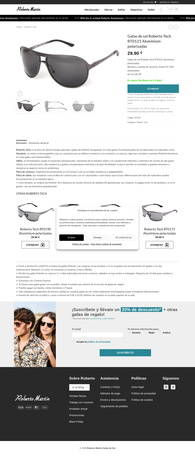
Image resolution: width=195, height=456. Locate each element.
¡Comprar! (153, 88)
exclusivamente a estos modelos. (102, 319)
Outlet (151, 9)
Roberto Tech (30, 27)
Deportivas (136, 9)
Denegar (97, 237)
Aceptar (71, 237)
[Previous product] (176, 27)
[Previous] (21, 64)
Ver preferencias (123, 237)
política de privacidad (98, 342)
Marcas (108, 9)
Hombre (136, 332)
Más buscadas (92, 9)
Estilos (121, 9)
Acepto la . (93, 342)
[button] (169, 2)
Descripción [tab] (21, 143)
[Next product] (170, 27)
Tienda (19, 27)
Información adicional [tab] (39, 143)
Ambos (167, 332)
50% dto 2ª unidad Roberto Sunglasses (24, 18)
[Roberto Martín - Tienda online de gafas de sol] (28, 9)
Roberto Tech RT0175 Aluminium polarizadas (159, 231)
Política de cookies (80, 244)
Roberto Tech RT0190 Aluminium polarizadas (35, 231)
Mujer (152, 332)
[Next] (117, 64)
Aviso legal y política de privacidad (106, 244)
